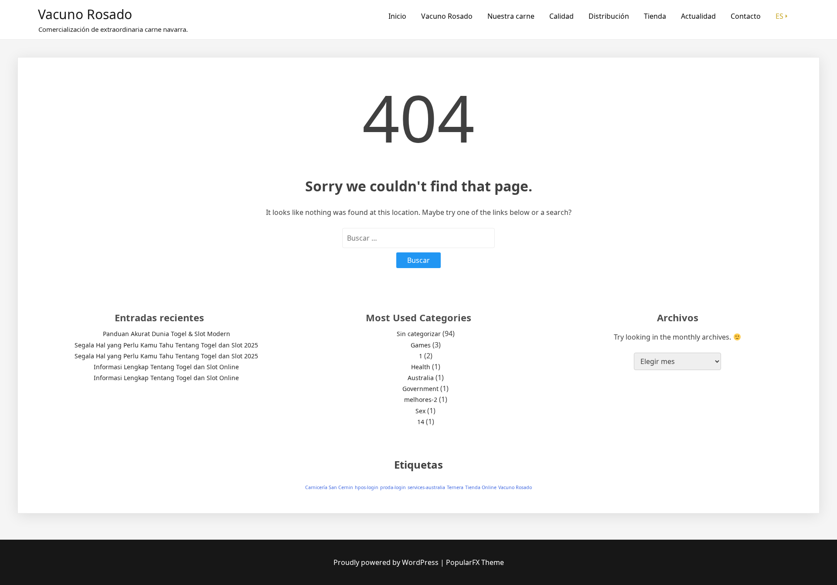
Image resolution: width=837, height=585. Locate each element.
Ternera (455, 487)
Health (420, 367)
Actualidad (698, 16)
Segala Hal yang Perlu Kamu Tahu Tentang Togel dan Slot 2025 (166, 345)
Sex (420, 411)
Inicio (397, 16)
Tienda (655, 16)
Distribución (609, 16)
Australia (421, 378)
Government (420, 388)
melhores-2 (420, 399)
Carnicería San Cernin (329, 487)
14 (420, 422)
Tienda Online (481, 487)
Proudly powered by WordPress (386, 562)
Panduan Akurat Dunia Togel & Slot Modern (166, 334)
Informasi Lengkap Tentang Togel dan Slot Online (166, 367)
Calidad (561, 16)
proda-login (393, 487)
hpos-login (366, 487)
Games (421, 345)
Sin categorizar (419, 334)
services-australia (426, 487)
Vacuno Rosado (85, 14)
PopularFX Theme (475, 562)
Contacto (746, 16)
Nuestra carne (510, 16)
